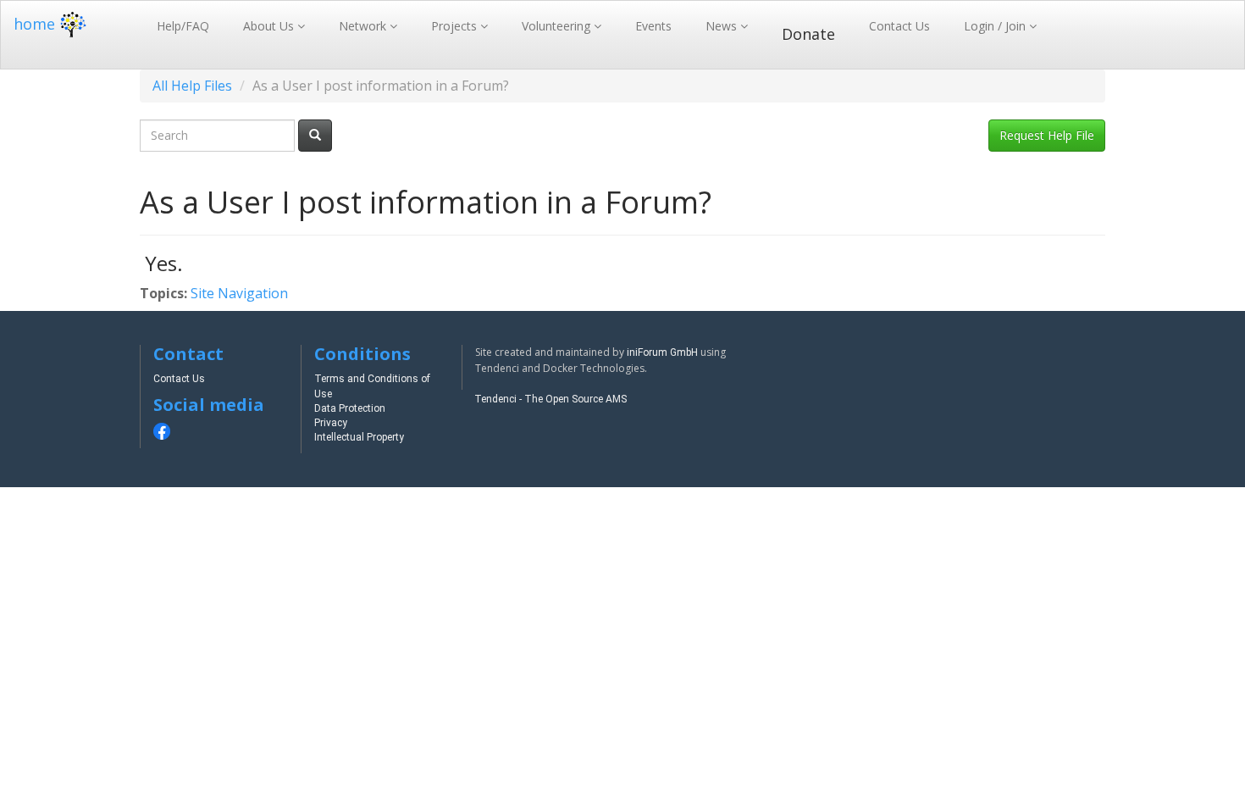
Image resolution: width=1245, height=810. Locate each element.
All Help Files (192, 85)
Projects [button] (455, 26)
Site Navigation (239, 293)
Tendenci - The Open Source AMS (550, 399)
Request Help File (1046, 135)
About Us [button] (270, 26)
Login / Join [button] (996, 26)
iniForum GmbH (662, 352)
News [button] (723, 26)
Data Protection (349, 408)
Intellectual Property (359, 437)
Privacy (330, 423)
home (34, 24)
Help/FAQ (183, 26)
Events (653, 26)
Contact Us (899, 26)
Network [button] (364, 26)
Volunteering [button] (558, 26)
